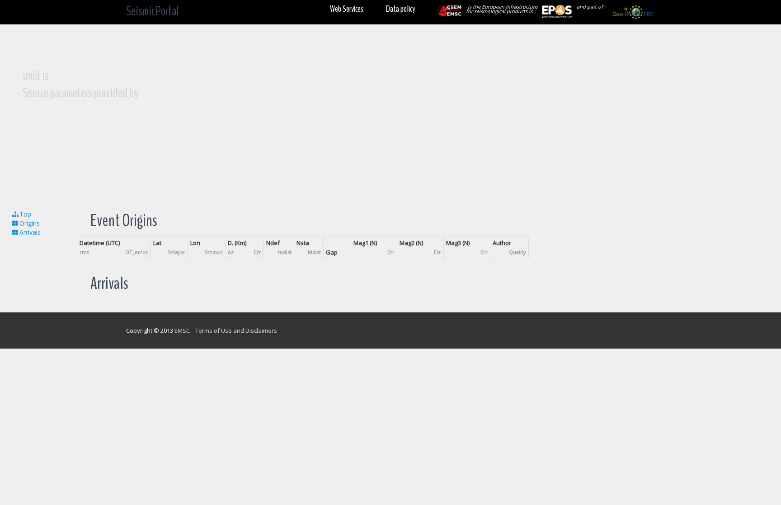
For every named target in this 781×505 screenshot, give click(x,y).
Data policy (400, 9)
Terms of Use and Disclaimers (236, 330)
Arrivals (30, 232)
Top (25, 214)
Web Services (346, 9)
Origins (29, 223)
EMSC (182, 330)
